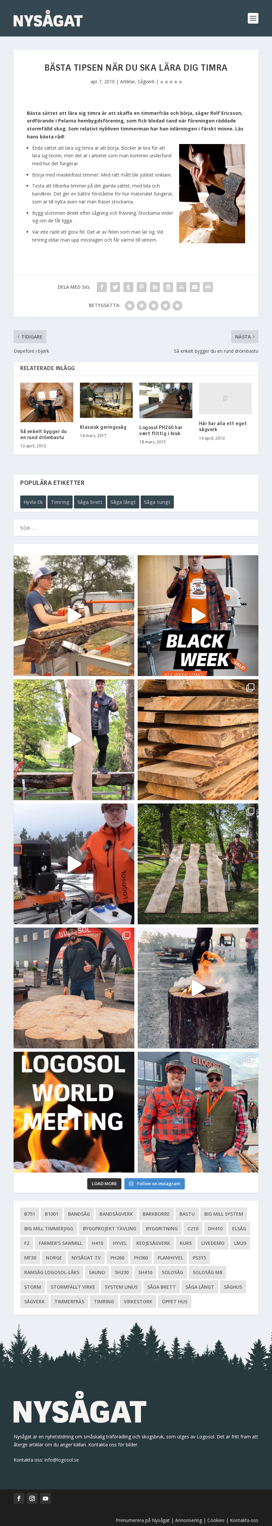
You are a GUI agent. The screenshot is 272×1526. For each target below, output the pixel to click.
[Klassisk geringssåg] (106, 400)
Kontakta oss (244, 1520)
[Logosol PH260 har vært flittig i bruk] (165, 400)
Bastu (187, 1214)
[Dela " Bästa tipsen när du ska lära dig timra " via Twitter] (115, 287)
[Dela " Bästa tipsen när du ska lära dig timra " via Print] (208, 287)
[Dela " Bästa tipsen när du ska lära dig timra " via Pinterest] (141, 287)
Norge (54, 1258)
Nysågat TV (86, 1258)
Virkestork (138, 1301)
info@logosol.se (61, 1460)
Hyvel (120, 1243)
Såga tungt (157, 502)
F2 (26, 1243)
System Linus (121, 1287)
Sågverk (146, 81)
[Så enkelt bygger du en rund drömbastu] (46, 402)
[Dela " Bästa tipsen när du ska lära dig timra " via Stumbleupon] (181, 287)
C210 (192, 1228)
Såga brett (89, 502)
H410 (97, 1243)
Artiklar (127, 81)
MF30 (30, 1258)
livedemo (213, 1243)
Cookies (216, 1520)
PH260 (117, 1258)
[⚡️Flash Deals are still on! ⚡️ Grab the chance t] (74, 739)
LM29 (240, 1243)
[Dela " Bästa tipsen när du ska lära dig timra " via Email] (194, 287)
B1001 (51, 1214)
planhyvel (170, 1258)
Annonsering (188, 1520)
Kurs (186, 1243)
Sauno (97, 1272)
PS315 (199, 1258)
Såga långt (123, 502)
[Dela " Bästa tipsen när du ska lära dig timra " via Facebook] (101, 287)
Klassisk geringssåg (103, 427)
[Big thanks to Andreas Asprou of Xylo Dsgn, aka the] (74, 988)
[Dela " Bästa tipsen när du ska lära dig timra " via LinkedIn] (155, 287)
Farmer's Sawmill (60, 1243)
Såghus (233, 1287)
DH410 (215, 1228)
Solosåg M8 (207, 1272)
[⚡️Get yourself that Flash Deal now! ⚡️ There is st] (198, 739)
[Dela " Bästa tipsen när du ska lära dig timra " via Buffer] (168, 287)
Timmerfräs (69, 1301)
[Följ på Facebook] (19, 1498)
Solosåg (172, 1272)
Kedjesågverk (153, 1243)
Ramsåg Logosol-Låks (51, 1272)
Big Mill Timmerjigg (48, 1228)
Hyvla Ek (33, 502)
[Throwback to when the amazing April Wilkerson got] (74, 615)
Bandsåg (79, 1214)
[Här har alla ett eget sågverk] (225, 399)
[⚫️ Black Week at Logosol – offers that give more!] (198, 615)
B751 (29, 1214)
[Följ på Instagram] (32, 1498)
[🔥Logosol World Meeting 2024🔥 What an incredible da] (198, 1112)
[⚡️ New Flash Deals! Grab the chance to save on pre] (198, 863)
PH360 (141, 1258)
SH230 (122, 1272)
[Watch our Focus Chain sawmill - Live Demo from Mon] (74, 863)
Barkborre (156, 1214)
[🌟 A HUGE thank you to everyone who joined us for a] (198, 988)
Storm (32, 1287)
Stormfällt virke (73, 1287)
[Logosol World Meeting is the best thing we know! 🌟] (74, 1112)
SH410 (145, 1272)
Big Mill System (223, 1214)
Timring (60, 502)
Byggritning (162, 1228)
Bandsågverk (116, 1214)
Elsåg (239, 1228)
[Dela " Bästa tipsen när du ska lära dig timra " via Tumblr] (128, 287)
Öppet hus (174, 1301)
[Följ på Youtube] (45, 1498)
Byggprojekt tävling (109, 1228)
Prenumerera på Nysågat (143, 1520)
